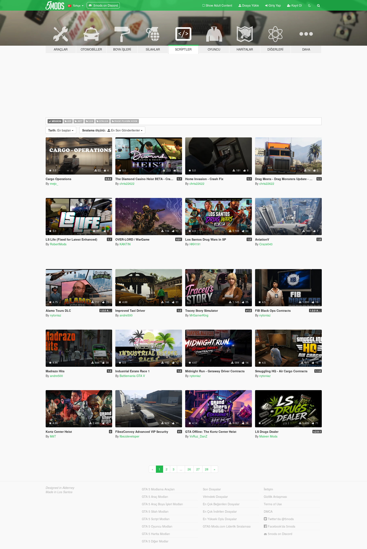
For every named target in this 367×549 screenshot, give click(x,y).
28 (206, 469)
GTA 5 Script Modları (155, 519)
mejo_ (54, 183)
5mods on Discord (279, 534)
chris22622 (127, 183)
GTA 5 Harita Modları (156, 534)
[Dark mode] (309, 5)
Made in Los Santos (59, 492)
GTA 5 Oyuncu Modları (157, 526)
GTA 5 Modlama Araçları (158, 489)
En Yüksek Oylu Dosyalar (220, 519)
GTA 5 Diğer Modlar (155, 541)
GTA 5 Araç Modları (155, 496)
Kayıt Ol (296, 5)
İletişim (268, 489)
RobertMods (58, 244)
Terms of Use (273, 504)
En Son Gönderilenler (111, 130)
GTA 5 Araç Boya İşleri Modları (162, 504)
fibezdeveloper (129, 436)
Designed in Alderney (60, 487)
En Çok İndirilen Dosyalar (220, 511)
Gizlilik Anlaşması (275, 496)
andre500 (126, 315)
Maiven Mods (268, 436)
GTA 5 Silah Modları (155, 511)
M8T (53, 436)
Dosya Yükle (250, 5)
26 (189, 469)
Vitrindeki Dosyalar (215, 496)
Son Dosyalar (212, 489)
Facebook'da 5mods (281, 526)
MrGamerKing (198, 315)
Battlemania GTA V (132, 376)
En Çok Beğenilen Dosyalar (221, 504)
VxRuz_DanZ (198, 436)
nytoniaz (55, 315)
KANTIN (125, 244)
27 (198, 469)
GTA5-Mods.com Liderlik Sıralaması (227, 526)
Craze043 (265, 244)
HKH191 (195, 244)
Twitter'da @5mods (280, 519)
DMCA (268, 511)
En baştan (60, 130)
